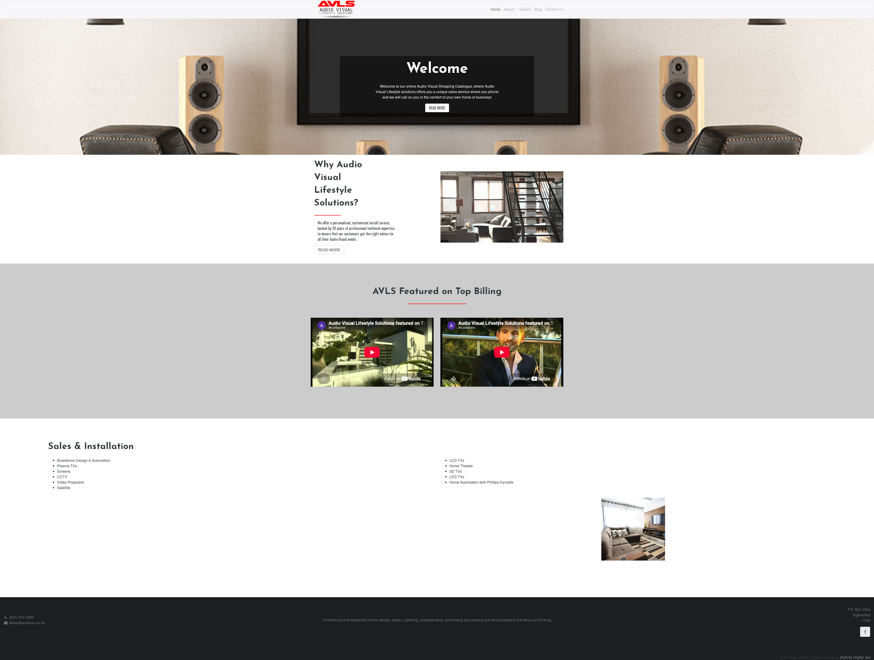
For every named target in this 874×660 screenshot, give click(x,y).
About (508, 9)
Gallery (525, 9)
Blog (538, 9)
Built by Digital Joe (855, 657)
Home (496, 9)
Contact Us (554, 9)
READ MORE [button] (437, 108)
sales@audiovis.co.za (26, 622)
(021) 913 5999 (21, 617)
